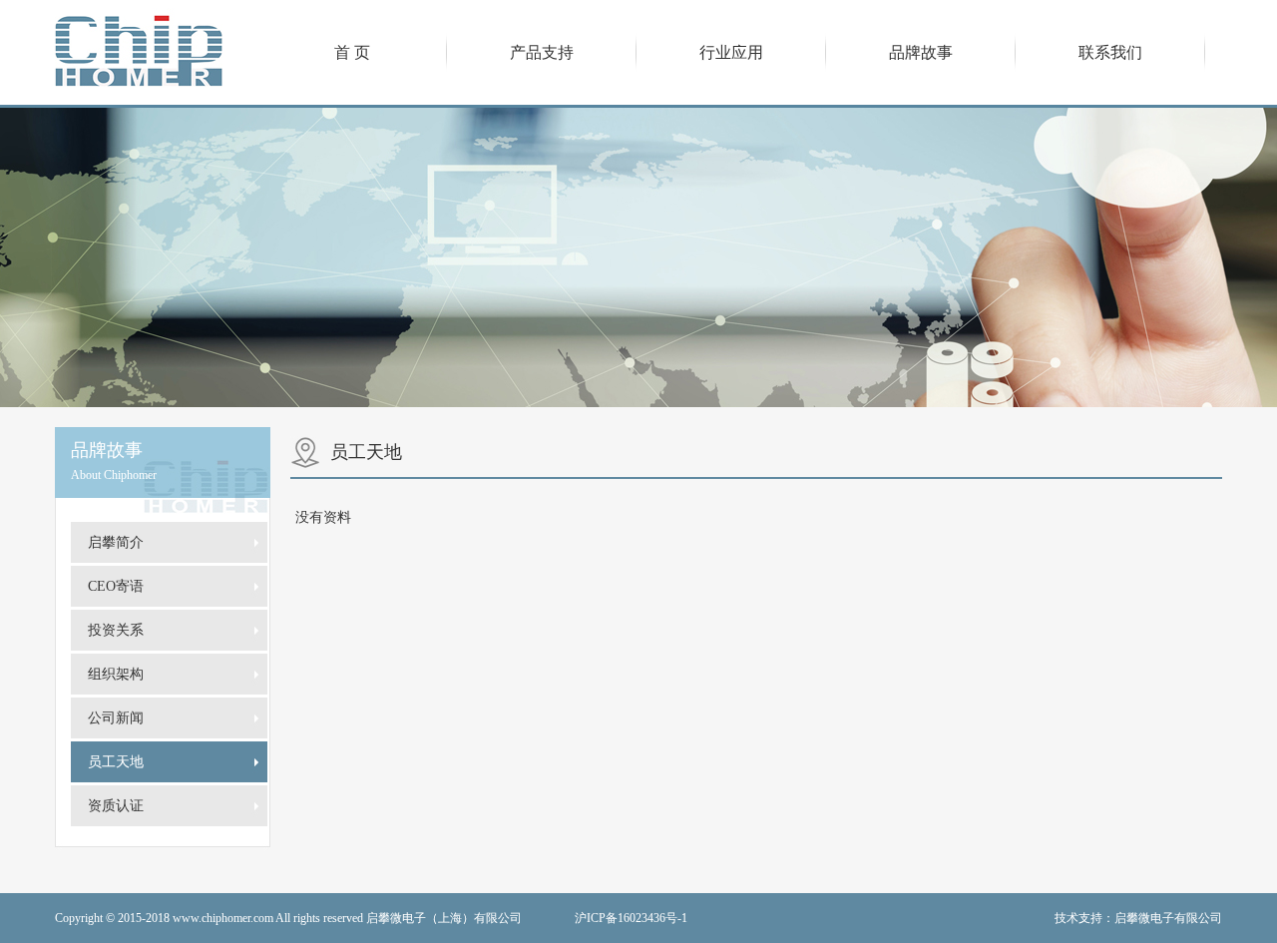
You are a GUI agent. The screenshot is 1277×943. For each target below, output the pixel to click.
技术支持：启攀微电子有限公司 (1138, 918)
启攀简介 (116, 542)
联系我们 (1110, 52)
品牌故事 (921, 52)
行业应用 (731, 52)
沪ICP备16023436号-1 (631, 918)
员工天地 (116, 761)
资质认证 (116, 805)
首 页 (352, 52)
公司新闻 (116, 717)
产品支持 (542, 52)
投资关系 (116, 630)
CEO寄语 (116, 586)
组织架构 (116, 674)
